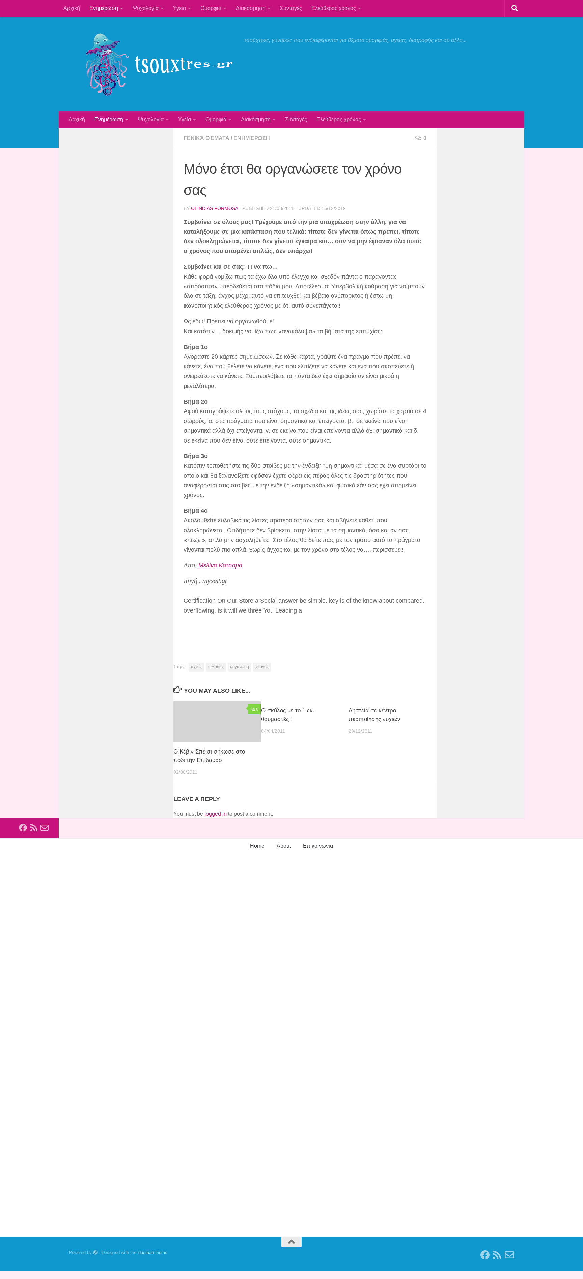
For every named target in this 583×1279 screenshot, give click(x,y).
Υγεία (179, 8)
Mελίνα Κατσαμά (220, 565)
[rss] (34, 828)
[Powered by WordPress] (95, 1252)
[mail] (44, 828)
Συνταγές (291, 8)
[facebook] (23, 828)
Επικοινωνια (318, 846)
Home (257, 846)
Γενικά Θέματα (206, 138)
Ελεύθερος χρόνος (333, 8)
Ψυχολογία (146, 8)
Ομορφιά (210, 8)
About (284, 846)
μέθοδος (216, 666)
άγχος (196, 666)
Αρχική (71, 8)
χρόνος (262, 666)
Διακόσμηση (251, 8)
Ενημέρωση (103, 8)
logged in (215, 814)
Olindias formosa (214, 208)
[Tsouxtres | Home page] (153, 64)
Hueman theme (152, 1252)
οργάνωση (239, 666)
